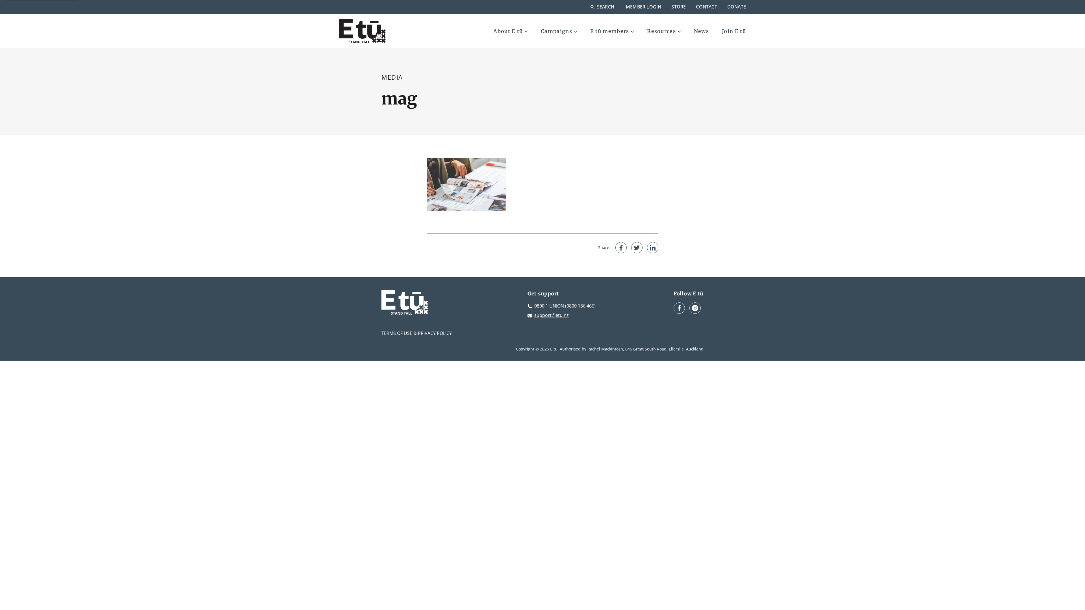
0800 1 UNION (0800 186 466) (565, 306)
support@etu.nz (551, 315)
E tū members (609, 31)
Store (678, 7)
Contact (706, 7)
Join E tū (734, 31)
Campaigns (556, 31)
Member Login (643, 7)
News (701, 31)
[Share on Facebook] (621, 247)
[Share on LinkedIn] (652, 247)
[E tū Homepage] (362, 31)
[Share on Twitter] (637, 247)
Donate (736, 7)
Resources (661, 31)
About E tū (508, 31)
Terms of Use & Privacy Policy (416, 333)
